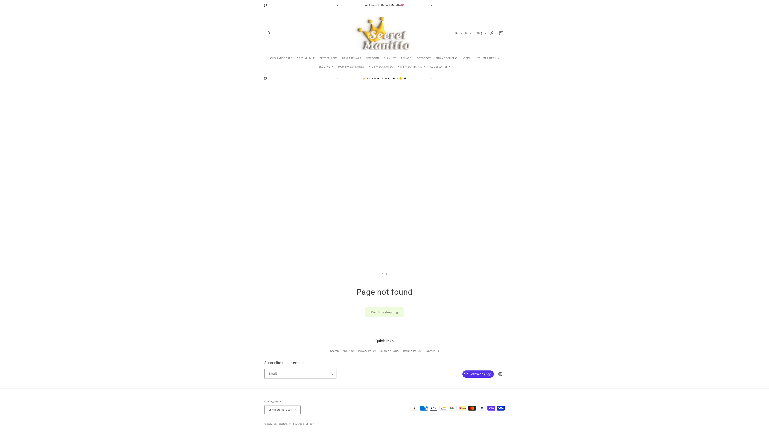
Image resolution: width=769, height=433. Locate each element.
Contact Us (432, 351)
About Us (349, 351)
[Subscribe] (331, 373)
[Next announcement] (431, 5)
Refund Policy (412, 351)
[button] (268, 33)
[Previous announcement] (337, 5)
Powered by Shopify (303, 423)
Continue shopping (384, 312)
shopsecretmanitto (283, 423)
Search (334, 351)
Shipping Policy (389, 351)
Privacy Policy (367, 351)
